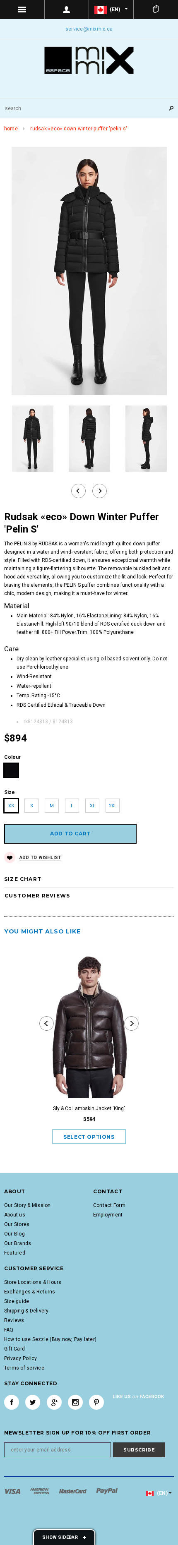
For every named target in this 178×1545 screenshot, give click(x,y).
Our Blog (14, 1234)
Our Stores (16, 1224)
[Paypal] (107, 1491)
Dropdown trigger (67, 9)
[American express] (40, 1491)
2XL (113, 805)
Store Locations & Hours (33, 1282)
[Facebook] (11, 1402)
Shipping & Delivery (26, 1311)
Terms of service (24, 1368)
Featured (14, 1253)
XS (11, 805)
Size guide (16, 1301)
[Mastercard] (73, 1491)
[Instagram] (75, 1402)
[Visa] (13, 1491)
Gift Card (14, 1349)
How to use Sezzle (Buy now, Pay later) (50, 1339)
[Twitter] (32, 1402)
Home (11, 129)
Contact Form (109, 1205)
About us (14, 1215)
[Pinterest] (96, 1402)
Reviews (14, 1320)
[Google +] (54, 1402)
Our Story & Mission (27, 1205)
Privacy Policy (20, 1358)
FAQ (9, 1330)
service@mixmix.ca (89, 29)
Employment (108, 1215)
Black (11, 770)
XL (92, 805)
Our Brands (17, 1243)
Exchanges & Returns (29, 1292)
